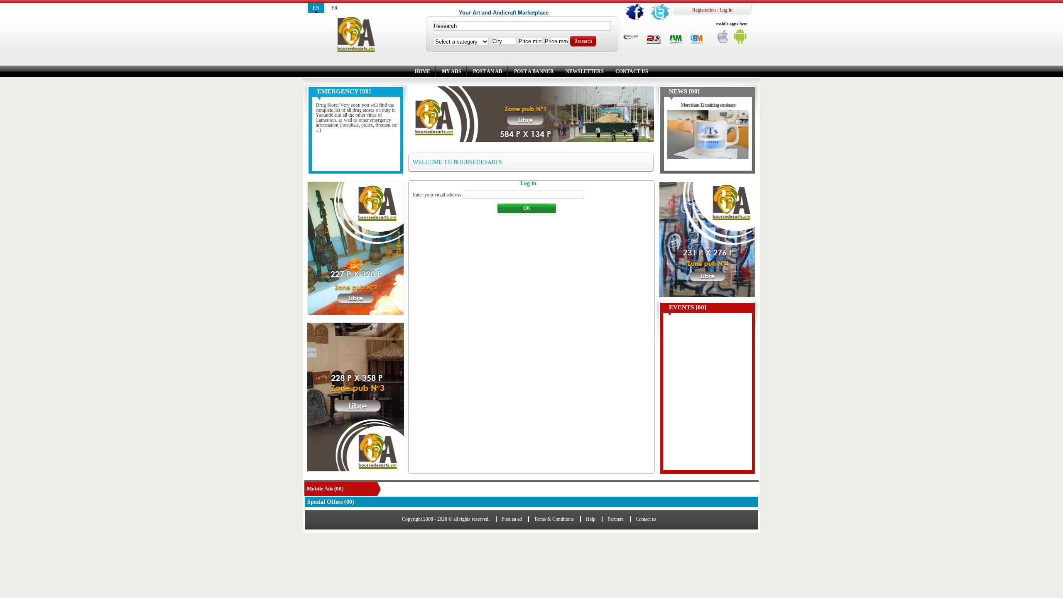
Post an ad (487, 71)
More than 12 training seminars (708, 105)
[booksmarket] (697, 39)
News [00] (684, 91)
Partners (615, 519)
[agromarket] (675, 39)
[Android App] (740, 38)
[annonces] (630, 37)
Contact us (631, 71)
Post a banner (534, 71)
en (316, 8)
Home (422, 71)
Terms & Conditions (554, 519)
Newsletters (585, 71)
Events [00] (687, 307)
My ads (451, 71)
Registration (704, 10)
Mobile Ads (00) (325, 488)
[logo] (356, 35)
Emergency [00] (344, 91)
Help (590, 519)
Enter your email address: (438, 195)
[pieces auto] (654, 39)
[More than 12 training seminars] (708, 138)
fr (334, 8)
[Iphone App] (723, 38)
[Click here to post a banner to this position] (355, 248)
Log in (726, 10)
